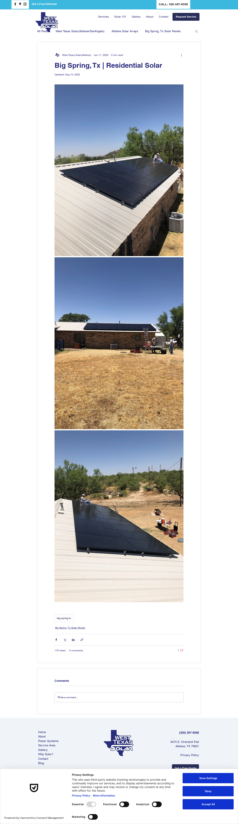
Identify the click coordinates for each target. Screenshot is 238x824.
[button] (120, 16)
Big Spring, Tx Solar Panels (163, 31)
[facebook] (15, 4)
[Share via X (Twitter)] (64, 639)
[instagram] (25, 4)
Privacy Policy (189, 755)
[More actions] (181, 55)
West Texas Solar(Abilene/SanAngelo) (80, 31)
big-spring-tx (64, 618)
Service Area (46, 745)
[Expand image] (119, 170)
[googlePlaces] (20, 4)
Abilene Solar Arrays (125, 31)
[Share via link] (81, 639)
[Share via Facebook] (56, 639)
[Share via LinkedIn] (73, 639)
